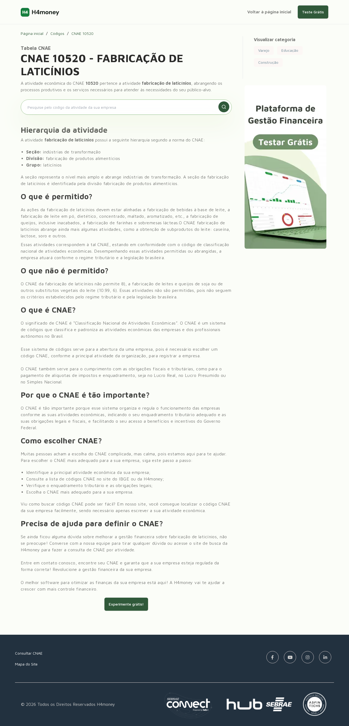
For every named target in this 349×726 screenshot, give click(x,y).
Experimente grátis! (126, 604)
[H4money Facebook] (272, 657)
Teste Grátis (313, 12)
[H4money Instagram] (308, 657)
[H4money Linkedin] (325, 657)
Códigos (57, 33)
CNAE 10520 (82, 33)
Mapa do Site (26, 664)
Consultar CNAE (29, 653)
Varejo (263, 50)
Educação (289, 50)
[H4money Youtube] (290, 657)
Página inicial (32, 33)
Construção (268, 62)
